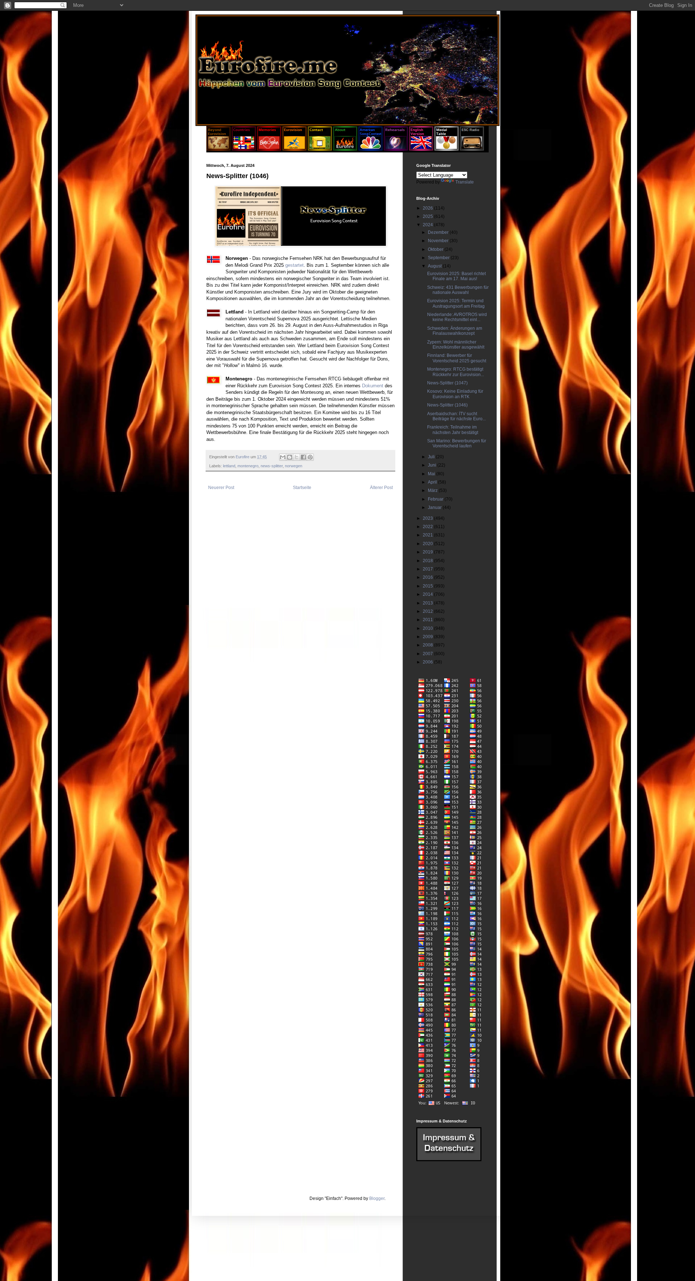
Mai (432, 473)
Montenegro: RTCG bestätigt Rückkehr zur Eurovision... (455, 372)
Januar (435, 507)
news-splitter (272, 466)
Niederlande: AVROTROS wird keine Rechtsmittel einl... (457, 317)
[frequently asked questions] (448, 1159)
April (433, 482)
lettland (229, 466)
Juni (432, 465)
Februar (436, 499)
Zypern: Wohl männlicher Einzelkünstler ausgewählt (455, 345)
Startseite (302, 487)
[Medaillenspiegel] (446, 149)
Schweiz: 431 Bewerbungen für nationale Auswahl (458, 290)
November (439, 240)
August (435, 266)
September (439, 257)
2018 (428, 560)
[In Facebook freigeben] (303, 457)
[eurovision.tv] (294, 149)
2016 (428, 577)
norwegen (293, 466)
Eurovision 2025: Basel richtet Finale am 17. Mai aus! (456, 276)
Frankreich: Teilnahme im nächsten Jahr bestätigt (452, 430)
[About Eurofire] (345, 149)
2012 (428, 611)
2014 (428, 594)
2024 (428, 224)
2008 (428, 645)
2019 (428, 552)
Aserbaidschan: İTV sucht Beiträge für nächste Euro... (456, 416)
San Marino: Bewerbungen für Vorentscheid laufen (456, 443)
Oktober (436, 249)
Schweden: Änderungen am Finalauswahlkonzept (454, 331)
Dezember (439, 232)
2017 (428, 569)
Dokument (372, 385)
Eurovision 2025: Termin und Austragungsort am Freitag (456, 303)
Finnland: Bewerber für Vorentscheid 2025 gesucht (456, 358)
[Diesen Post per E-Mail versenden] (282, 457)
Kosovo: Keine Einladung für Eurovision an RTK (455, 394)
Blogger (376, 1198)
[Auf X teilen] (296, 457)
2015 (428, 586)
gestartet (294, 265)
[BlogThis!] (289, 457)
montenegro (247, 466)
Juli (432, 456)
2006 (428, 662)
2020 (428, 543)
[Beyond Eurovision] (219, 149)
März (433, 490)
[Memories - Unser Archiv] (269, 149)
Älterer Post (381, 487)
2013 (428, 603)
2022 (428, 526)
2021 (428, 535)
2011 (428, 619)
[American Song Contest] (370, 149)
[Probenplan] (396, 149)
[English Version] (421, 149)
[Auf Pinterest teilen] (310, 457)
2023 (428, 518)
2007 (428, 653)
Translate (464, 182)
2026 (428, 208)
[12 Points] (472, 149)
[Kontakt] (320, 149)
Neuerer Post (221, 487)
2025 (428, 216)
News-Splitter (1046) (447, 405)
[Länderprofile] (244, 149)
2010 (428, 628)
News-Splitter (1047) (447, 382)
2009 (428, 636)
